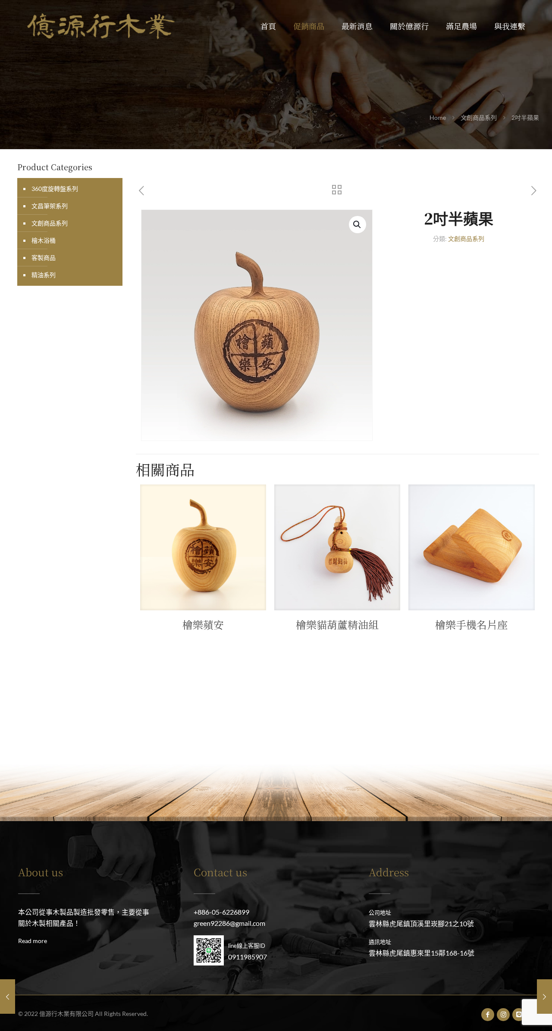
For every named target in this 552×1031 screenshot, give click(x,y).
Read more (32, 940)
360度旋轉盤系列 (54, 188)
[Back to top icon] (511, 1013)
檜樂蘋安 (203, 624)
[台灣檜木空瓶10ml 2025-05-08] (7, 996)
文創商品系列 (479, 117)
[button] (357, 224)
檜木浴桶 (43, 240)
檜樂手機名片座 (471, 624)
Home (438, 117)
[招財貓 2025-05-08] (544, 996)
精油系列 (43, 274)
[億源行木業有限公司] (101, 26)
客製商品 (43, 257)
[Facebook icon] (488, 1014)
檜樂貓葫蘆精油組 (337, 624)
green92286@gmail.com (229, 923)
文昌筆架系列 (49, 205)
